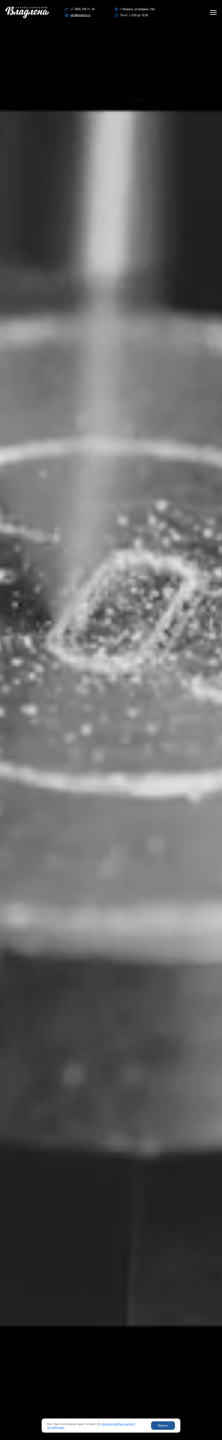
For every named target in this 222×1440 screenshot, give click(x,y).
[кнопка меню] (213, 12)
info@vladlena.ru (80, 15)
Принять (163, 1425)
